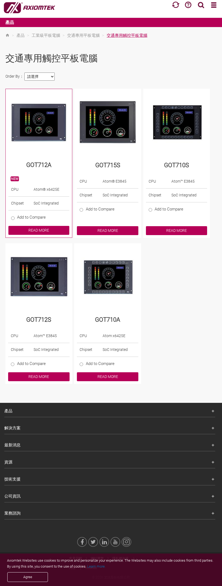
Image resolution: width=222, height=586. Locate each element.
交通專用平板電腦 (83, 35)
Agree (27, 577)
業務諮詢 (12, 513)
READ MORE (38, 230)
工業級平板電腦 (46, 35)
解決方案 (12, 428)
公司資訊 (12, 496)
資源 (8, 462)
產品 (9, 22)
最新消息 (12, 445)
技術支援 (12, 479)
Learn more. (96, 566)
